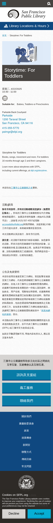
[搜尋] (49, 3)
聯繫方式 (26, 452)
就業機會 (26, 437)
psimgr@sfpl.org (12, 132)
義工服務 (26, 387)
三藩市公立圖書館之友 (22, 188)
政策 (26, 430)
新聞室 (26, 445)
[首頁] (26, 14)
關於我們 (26, 416)
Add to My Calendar (5, 98)
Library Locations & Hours (27, 26)
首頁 (4, 35)
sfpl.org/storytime (38, 170)
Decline (14, 513)
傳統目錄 (26, 459)
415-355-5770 (10, 128)
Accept (39, 513)
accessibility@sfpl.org (12, 224)
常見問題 (26, 466)
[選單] (4, 3)
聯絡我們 (26, 400)
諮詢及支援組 (26, 375)
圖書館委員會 (26, 423)
